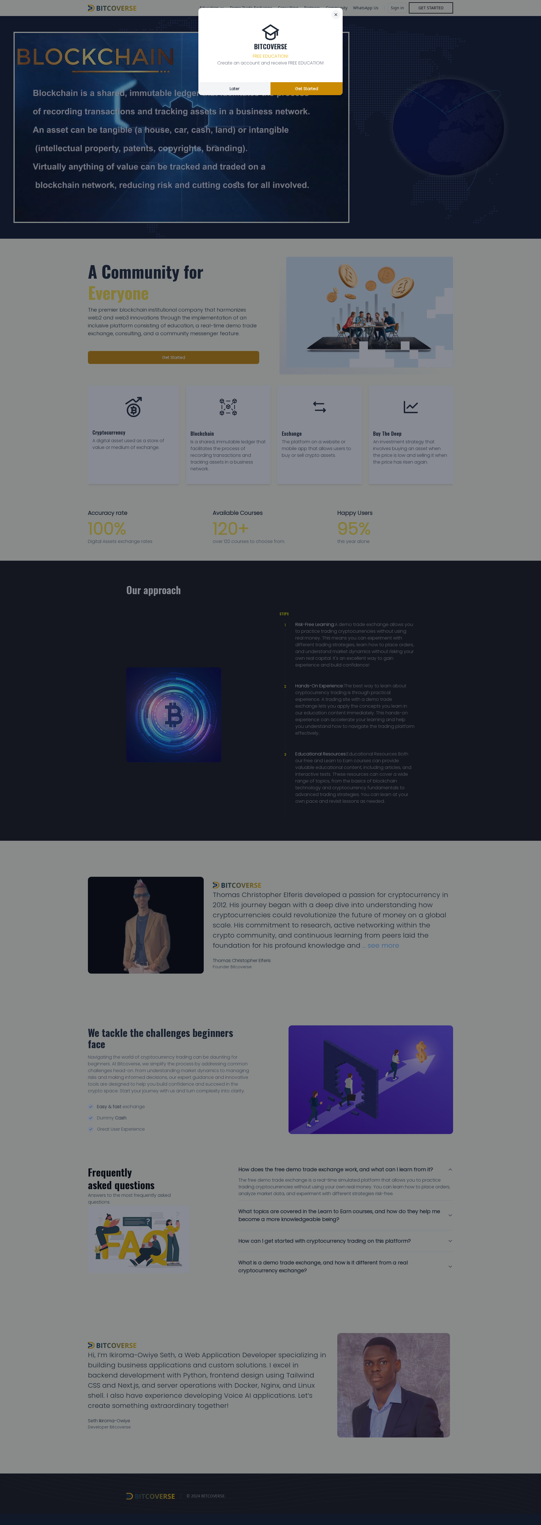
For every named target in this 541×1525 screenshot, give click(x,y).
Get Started (306, 88)
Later (235, 88)
